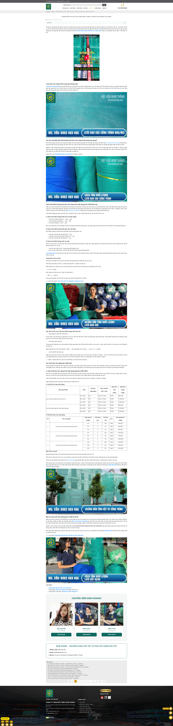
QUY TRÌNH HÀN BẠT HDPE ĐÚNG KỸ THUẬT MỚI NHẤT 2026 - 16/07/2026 (64, 671)
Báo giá (85, 8)
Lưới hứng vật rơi (51, 253)
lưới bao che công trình (73, 210)
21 (93, 681)
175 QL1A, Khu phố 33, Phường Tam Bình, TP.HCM (68, 655)
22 (96, 681)
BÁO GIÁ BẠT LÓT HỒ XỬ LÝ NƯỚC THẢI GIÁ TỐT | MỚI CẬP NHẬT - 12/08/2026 (66, 665)
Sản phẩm (79, 8)
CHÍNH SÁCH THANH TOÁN (85, 710)
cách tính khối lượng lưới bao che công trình (88, 30)
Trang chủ (66, 8)
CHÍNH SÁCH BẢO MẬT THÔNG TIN (87, 712)
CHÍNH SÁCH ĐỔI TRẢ (84, 706)
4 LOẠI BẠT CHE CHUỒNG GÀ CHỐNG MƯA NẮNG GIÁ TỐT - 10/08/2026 (64, 670)
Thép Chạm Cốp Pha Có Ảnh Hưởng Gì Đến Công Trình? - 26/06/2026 (63, 678)
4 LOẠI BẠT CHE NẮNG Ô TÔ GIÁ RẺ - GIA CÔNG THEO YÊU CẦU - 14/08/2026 (65, 663)
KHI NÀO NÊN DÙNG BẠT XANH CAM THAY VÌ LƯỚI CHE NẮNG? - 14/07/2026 (65, 673)
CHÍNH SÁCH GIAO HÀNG (85, 708)
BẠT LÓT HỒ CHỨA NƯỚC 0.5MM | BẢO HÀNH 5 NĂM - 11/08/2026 (62, 668)
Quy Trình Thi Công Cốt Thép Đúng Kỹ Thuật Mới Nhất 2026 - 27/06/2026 (64, 676)
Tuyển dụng (97, 8)
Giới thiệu (72, 8)
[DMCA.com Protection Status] (50, 717)
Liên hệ (104, 8)
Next (100, 681)
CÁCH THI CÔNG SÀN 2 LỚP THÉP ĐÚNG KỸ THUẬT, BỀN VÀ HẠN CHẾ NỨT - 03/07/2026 (68, 675)
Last (103, 681)
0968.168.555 (111, 634)
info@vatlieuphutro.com (60, 652)
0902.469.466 (61, 634)
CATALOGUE (82, 702)
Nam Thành (71, 460)
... (91, 681)
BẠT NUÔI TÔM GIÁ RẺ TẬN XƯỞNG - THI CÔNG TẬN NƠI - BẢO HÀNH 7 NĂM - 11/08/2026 (68, 667)
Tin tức (91, 8)
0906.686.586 (86, 634)
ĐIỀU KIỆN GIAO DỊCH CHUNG (86, 704)
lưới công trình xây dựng (112, 143)
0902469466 (123, 8)
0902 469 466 (61, 649)
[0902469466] (170, 708)
